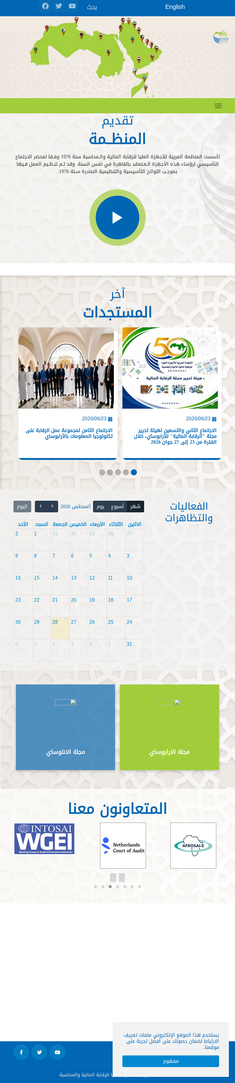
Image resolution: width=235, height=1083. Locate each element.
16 (18, 577)
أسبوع (117, 506)
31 (55, 533)
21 (55, 600)
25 (111, 622)
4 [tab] (125, 474)
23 (18, 600)
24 (129, 622)
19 (92, 600)
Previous (203, 728)
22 (36, 600)
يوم (100, 506)
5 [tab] (133, 474)
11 (110, 577)
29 (92, 533)
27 (129, 533)
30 (73, 533)
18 (111, 600)
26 (92, 622)
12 (92, 577)
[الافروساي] (193, 846)
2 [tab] (109, 474)
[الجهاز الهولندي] (123, 846)
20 (73, 600)
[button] (95, 887)
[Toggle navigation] (218, 106)
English (175, 6)
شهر (135, 506)
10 (129, 577)
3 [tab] (117, 474)
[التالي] (41, 507)
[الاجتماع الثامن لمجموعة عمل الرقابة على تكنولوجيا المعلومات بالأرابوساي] (66, 370)
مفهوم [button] (171, 1061)
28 (111, 533)
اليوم (22, 506)
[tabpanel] (65, 395)
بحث (92, 6)
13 (73, 577)
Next (32, 728)
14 (55, 577)
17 (129, 600)
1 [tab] (102, 474)
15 (36, 577)
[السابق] (52, 507)
